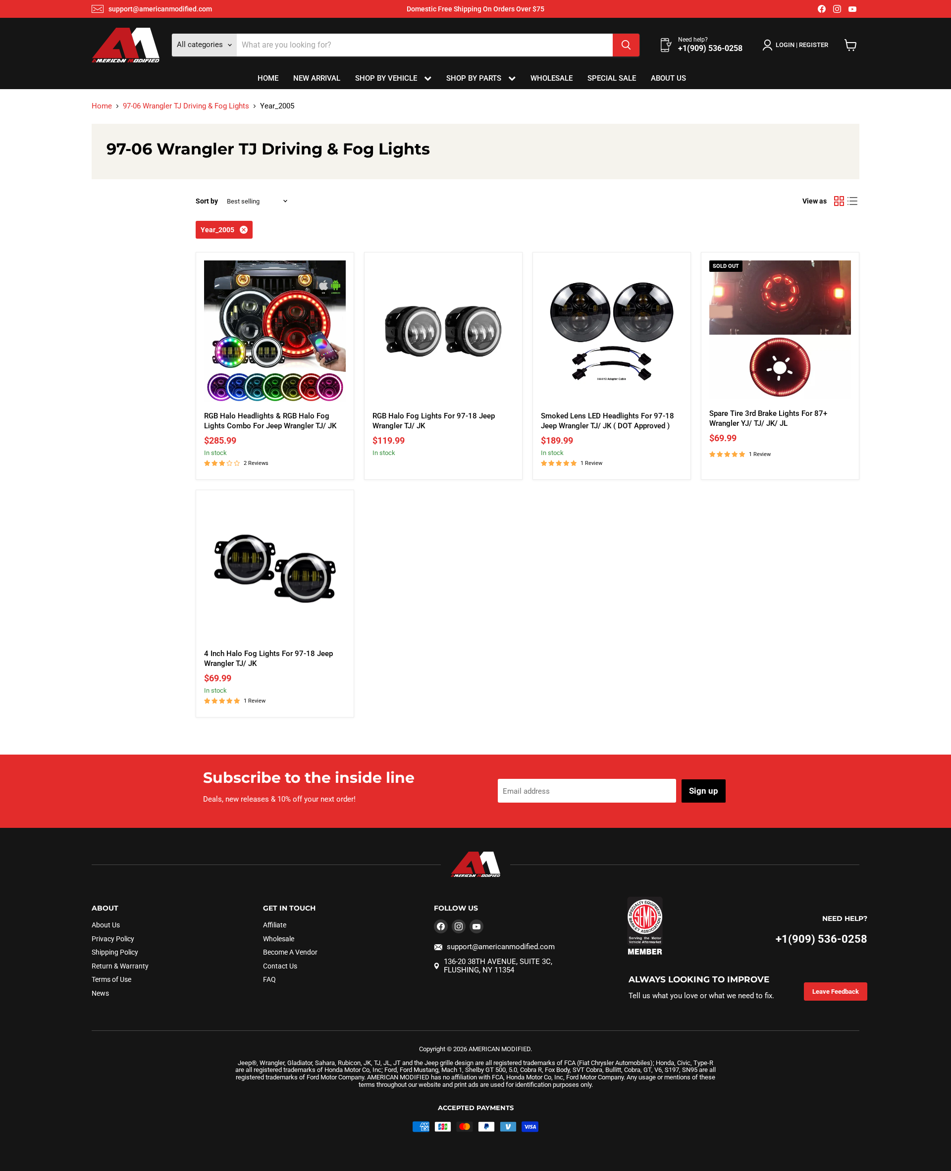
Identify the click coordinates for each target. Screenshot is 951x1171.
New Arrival (316, 78)
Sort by (207, 201)
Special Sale (611, 78)
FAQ (269, 979)
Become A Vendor (290, 952)
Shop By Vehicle (387, 78)
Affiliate (274, 925)
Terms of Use (111, 979)
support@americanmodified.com (160, 9)
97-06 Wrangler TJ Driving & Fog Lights (186, 106)
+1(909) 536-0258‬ (821, 939)
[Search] (626, 45)
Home (268, 78)
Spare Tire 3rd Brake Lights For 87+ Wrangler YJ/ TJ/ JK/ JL (768, 418)
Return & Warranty (120, 966)
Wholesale (551, 78)
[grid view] (839, 201)
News (100, 993)
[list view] (853, 201)
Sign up (703, 791)
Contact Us (280, 966)
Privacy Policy (113, 939)
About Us (668, 78)
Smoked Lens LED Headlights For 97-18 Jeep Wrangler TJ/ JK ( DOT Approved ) (607, 420)
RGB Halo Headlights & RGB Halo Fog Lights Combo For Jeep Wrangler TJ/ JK (270, 420)
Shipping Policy (115, 952)
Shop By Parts (474, 78)
